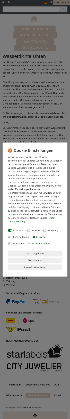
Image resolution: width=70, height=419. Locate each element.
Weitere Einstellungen (38, 243)
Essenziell (18, 230)
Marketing (53, 230)
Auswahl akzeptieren (35, 267)
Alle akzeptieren (35, 253)
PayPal (41, 237)
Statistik (36, 230)
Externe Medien (21, 237)
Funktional (18, 243)
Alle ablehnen (35, 260)
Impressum (14, 214)
